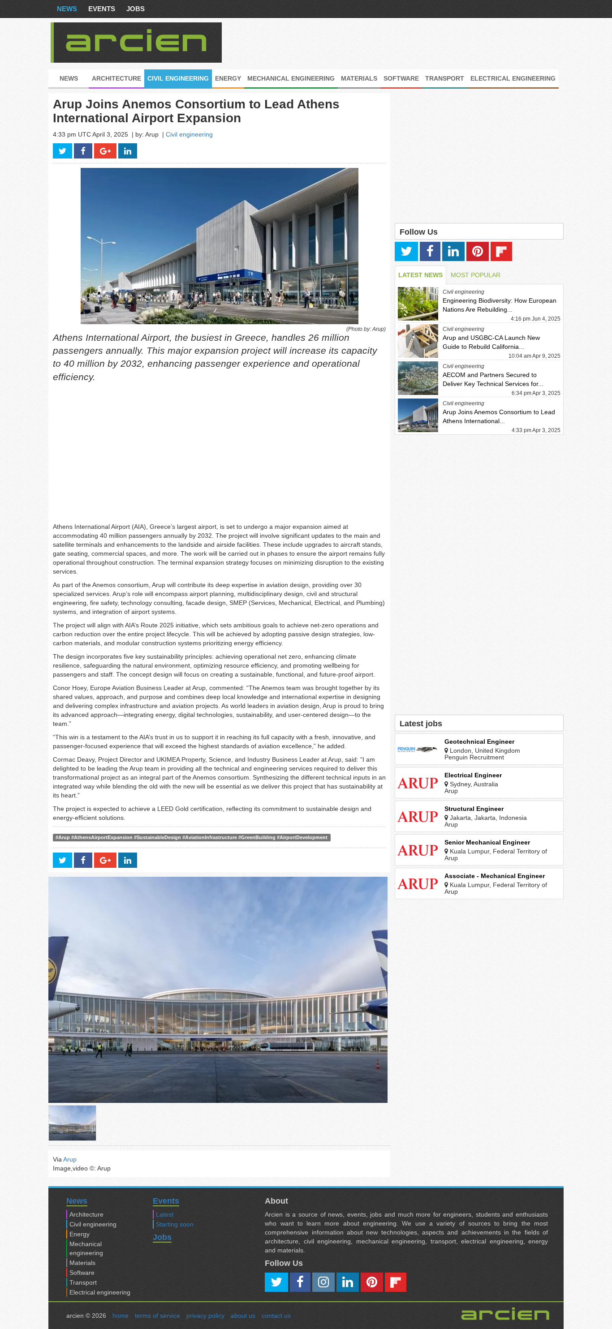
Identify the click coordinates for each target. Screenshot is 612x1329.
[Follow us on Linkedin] (453, 251)
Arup (70, 1159)
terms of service (157, 1315)
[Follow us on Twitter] (406, 251)
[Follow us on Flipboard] (501, 251)
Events (101, 9)
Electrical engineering (513, 78)
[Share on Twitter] (62, 151)
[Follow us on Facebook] (430, 251)
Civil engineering (178, 78)
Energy (228, 78)
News (67, 9)
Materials (359, 78)
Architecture (116, 78)
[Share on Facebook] (83, 151)
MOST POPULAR (475, 275)
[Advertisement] (398, 42)
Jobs (135, 9)
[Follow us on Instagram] (323, 1282)
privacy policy (205, 1315)
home (120, 1315)
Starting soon (175, 1224)
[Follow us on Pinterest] (477, 251)
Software (401, 78)
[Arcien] (136, 40)
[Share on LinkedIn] (127, 151)
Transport (444, 78)
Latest (164, 1214)
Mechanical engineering (291, 78)
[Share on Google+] (105, 151)
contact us (276, 1315)
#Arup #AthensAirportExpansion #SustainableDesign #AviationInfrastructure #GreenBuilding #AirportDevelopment (192, 837)
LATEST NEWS (420, 275)
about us (243, 1315)
